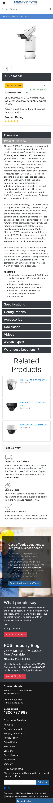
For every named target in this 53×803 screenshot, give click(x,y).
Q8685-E (27, 16)
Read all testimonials (16, 634)
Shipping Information (14, 733)
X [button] (49, 801)
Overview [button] (11, 135)
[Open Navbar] (49, 3)
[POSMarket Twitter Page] (9, 788)
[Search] (50, 9)
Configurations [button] (15, 312)
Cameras (11, 16)
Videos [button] (9, 334)
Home (5, 16)
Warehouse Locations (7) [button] (22, 349)
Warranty (8, 764)
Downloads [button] (12, 327)
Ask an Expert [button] (14, 342)
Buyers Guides (11, 755)
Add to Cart (15, 85)
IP (17, 16)
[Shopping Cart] (4, 3)
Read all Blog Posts (15, 676)
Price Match (9, 759)
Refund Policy (10, 742)
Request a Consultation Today (24, 583)
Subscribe (42, 782)
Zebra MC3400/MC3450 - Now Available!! (23, 652)
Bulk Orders (9, 746)
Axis (21, 16)
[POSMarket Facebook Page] (5, 788)
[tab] (26, 135)
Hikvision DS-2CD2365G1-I (33, 380)
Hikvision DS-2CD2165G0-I (33, 424)
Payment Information (14, 729)
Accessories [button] (13, 319)
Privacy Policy (11, 737)
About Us (8, 724)
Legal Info (9, 751)
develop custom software (27, 567)
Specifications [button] (14, 304)
